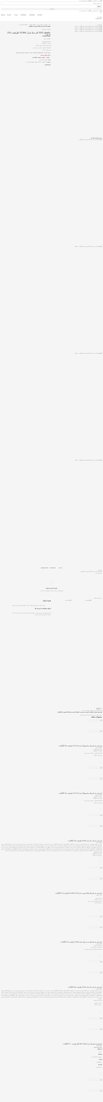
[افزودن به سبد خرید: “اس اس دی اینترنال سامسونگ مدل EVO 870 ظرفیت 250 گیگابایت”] (100, 809)
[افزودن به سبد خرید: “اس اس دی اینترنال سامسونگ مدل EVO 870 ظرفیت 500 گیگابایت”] (100, 761)
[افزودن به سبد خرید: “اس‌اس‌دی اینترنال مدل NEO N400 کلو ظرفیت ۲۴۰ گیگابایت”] (100, 1073)
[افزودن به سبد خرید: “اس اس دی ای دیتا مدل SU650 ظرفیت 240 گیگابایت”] (100, 1012)
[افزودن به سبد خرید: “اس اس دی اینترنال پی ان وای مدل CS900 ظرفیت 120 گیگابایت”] (100, 955)
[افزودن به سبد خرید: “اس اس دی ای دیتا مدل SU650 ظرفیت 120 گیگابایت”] (100, 861)
